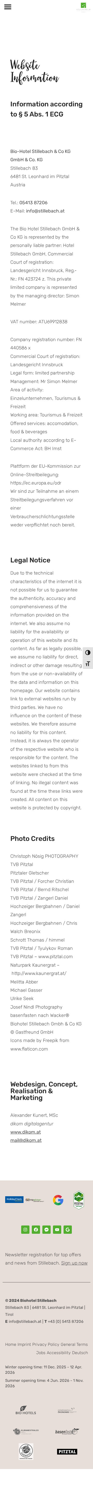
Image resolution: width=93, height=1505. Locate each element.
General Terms (74, 1344)
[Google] (68, 1229)
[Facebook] (36, 1229)
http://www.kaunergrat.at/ (39, 973)
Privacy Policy (45, 1344)
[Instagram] (25, 1229)
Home (10, 1344)
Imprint (24, 1344)
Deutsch (80, 1352)
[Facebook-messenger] (46, 1229)
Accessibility (59, 1352)
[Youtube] (57, 1229)
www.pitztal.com (55, 956)
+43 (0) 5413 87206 (63, 1321)
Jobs (40, 1352)
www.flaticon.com (29, 1049)
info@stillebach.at (23, 1321)
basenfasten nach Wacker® (39, 1015)
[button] (7, 7)
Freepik (50, 1040)
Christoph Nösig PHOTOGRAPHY (44, 856)
